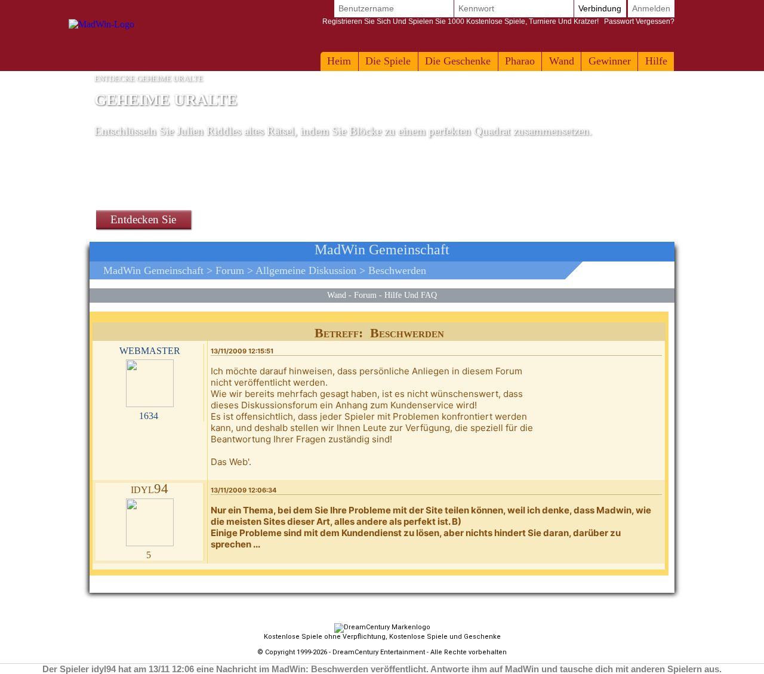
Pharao (520, 61)
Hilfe (656, 61)
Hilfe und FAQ (410, 295)
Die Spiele (388, 61)
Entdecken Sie (143, 219)
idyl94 (149, 488)
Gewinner (610, 61)
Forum (229, 270)
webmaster (149, 349)
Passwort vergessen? (498, 21)
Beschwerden (397, 270)
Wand (561, 61)
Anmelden (651, 8)
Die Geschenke (458, 61)
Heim (339, 61)
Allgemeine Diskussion (305, 270)
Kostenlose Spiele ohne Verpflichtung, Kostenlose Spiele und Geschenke (382, 637)
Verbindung (599, 8)
